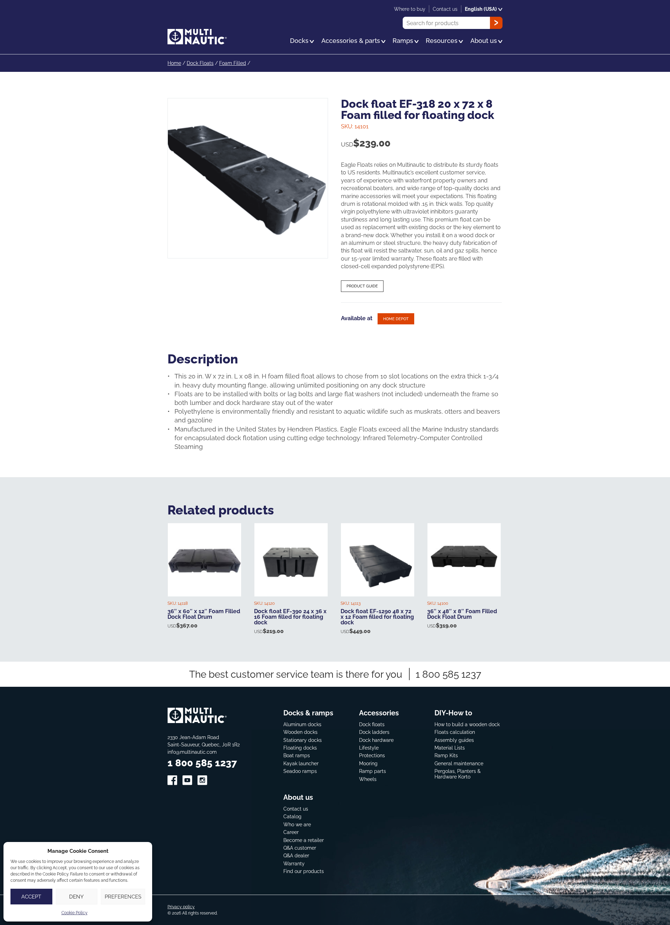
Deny (76, 896)
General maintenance (458, 763)
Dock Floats (200, 63)
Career (291, 832)
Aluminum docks (302, 724)
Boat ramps (296, 755)
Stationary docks (302, 740)
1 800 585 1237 (448, 674)
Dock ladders (374, 732)
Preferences (123, 896)
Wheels (368, 779)
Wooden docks (300, 732)
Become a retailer (303, 840)
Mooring (368, 763)
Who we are (297, 824)
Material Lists (449, 747)
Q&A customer (299, 847)
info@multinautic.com (192, 752)
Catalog (292, 816)
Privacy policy (181, 906)
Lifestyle (369, 747)
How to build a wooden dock (467, 724)
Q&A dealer (296, 855)
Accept (31, 896)
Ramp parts (372, 771)
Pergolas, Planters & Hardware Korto (457, 773)
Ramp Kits (446, 755)
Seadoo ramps (300, 771)
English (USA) (481, 9)
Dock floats (372, 724)
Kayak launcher (301, 763)
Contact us (295, 808)
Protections (372, 755)
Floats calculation (454, 732)
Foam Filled (232, 63)
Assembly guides (454, 740)
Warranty (294, 863)
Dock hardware (376, 740)
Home (174, 63)
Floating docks (300, 747)
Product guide (362, 286)
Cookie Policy (74, 912)
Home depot (396, 318)
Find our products (303, 871)
